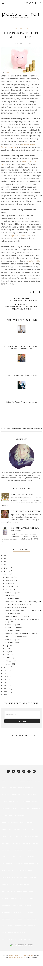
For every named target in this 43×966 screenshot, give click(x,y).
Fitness (26, 829)
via (8, 72)
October (9, 583)
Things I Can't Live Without (13, 912)
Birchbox (5, 795)
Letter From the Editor (24, 864)
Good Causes (7, 850)
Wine (4, 933)
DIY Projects (7, 815)
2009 (6, 692)
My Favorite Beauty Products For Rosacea (21, 634)
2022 (6, 562)
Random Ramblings (25, 891)
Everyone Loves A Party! (23, 494)
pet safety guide (32, 261)
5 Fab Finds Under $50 (14, 628)
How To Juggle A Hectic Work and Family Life (23, 601)
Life (26, 28)
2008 (6, 695)
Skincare (30, 898)
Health (30, 850)
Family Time (6, 829)
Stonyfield (17, 905)
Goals (35, 843)
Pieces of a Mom (14, 955)
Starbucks (6, 905)
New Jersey (27, 871)
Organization (30, 877)
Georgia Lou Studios (15, 958)
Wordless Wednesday (16, 933)
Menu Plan (16, 871)
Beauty (13, 788)
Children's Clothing (10, 808)
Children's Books (30, 801)
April (8, 655)
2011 (6, 685)
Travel (30, 912)
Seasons (13, 898)
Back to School (33, 781)
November (10, 580)
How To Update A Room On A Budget (20, 616)
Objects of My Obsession (12, 877)
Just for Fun (7, 864)
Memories (6, 871)
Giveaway (17, 843)
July (7, 645)
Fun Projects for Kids (29, 836)
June (7, 648)
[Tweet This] (31, 292)
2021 (6, 565)
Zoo (30, 940)
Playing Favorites (24, 884)
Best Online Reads (12, 598)
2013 (6, 679)
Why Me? (31, 926)
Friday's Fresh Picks (10, 836)
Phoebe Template (27, 955)
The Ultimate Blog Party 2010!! (26, 511)
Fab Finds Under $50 (10, 822)
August (9, 589)
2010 (6, 689)
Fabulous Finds (26, 822)
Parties (5, 884)
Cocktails (36, 808)
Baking (5, 788)
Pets (12, 884)
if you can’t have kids (20, 235)
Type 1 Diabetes (8, 919)
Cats (19, 801)
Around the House (17, 781)
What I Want (7, 926)
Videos (19, 919)
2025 (6, 556)
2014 (6, 676)
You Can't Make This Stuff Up (14, 940)
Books (11, 801)
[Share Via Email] (39, 292)
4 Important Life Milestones (16, 607)
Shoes (22, 898)
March (8, 658)
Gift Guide (6, 843)
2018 (6, 574)
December (10, 577)
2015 (6, 673)
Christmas (25, 808)
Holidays (5, 857)
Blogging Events (29, 795)
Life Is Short (10, 595)
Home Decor (16, 857)
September (10, 586)
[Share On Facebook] (33, 292)
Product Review (8, 891)
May (7, 652)
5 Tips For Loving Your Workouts (18, 604)
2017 (6, 667)
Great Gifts (19, 850)
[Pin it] (36, 292)
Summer (27, 905)
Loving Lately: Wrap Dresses (16, 637)
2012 (6, 682)
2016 (6, 670)
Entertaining (20, 815)
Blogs (4, 801)
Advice (18, 28)
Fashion (17, 829)
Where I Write (20, 926)
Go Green (26, 843)
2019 (6, 571)
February (9, 661)
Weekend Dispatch (12, 592)
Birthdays (16, 795)
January (9, 664)
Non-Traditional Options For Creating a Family (23, 610)
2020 (6, 568)
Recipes (5, 898)
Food (34, 829)
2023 (6, 559)
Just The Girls (30, 857)
